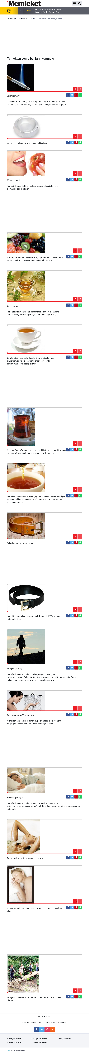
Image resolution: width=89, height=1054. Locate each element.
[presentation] (15, 10)
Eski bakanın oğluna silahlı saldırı (47, 11)
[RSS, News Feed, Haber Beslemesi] (52, 1029)
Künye (33, 1023)
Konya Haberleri (15, 1039)
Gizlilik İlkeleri (50, 1023)
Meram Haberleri (15, 1042)
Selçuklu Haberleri (40, 1039)
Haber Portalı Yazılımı (18, 1051)
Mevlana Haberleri (40, 1042)
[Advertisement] (44, 38)
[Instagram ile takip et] (47, 1029)
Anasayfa (25, 1023)
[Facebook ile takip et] (36, 1029)
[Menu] (74, 3)
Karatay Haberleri (64, 1039)
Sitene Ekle (62, 1023)
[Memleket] (24, 3)
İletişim (41, 1023)
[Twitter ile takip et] (41, 1029)
